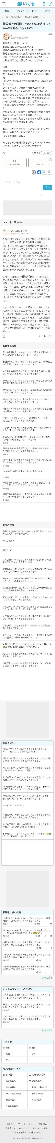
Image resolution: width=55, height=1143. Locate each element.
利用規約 (11, 1124)
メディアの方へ (20, 1132)
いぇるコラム (24, 1128)
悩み (49, 153)
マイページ (34, 11)
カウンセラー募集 (40, 1128)
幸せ (8, 1060)
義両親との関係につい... (35, 17)
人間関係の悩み (39, 1075)
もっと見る (47, 977)
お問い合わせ (35, 1132)
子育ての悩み (38, 1093)
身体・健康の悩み (14, 1093)
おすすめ (21, 11)
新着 (7, 11)
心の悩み (10, 1075)
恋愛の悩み (11, 1081)
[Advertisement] (27, 207)
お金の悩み (11, 1100)
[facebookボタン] (39, 172)
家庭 (38, 153)
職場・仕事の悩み (40, 1087)
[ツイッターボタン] (44, 172)
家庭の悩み (16, 17)
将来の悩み (37, 1100)
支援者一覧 (11, 1128)
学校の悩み (11, 1087)
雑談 (34, 1054)
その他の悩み (12, 1106)
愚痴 (8, 1054)
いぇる (5, 17)
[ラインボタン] (50, 172)
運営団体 (43, 1124)
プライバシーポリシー (27, 1124)
